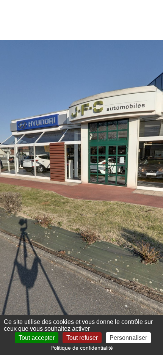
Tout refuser (82, 338)
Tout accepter (37, 338)
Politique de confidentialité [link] (81, 348)
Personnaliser (128, 338)
